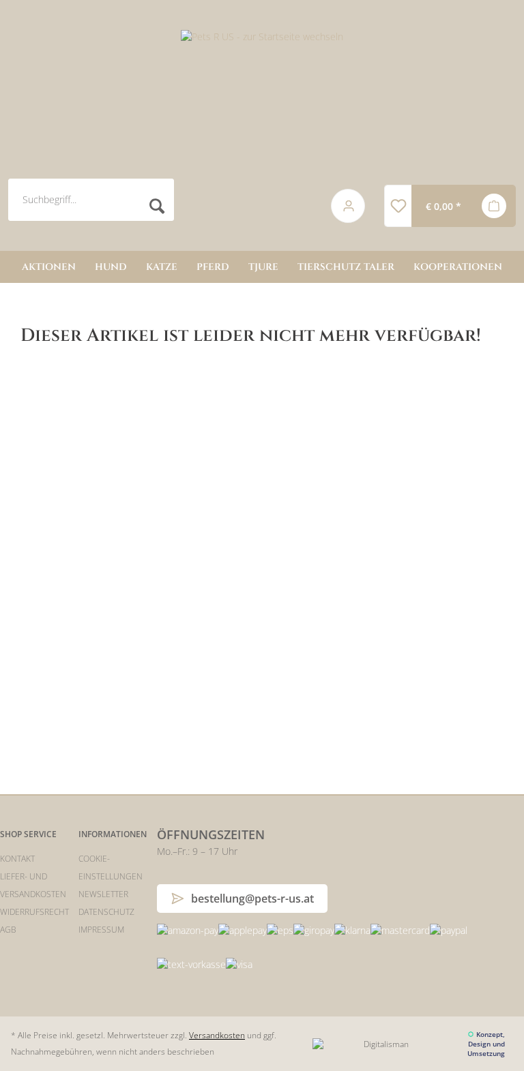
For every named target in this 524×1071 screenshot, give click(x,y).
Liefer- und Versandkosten (33, 885)
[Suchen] (156, 206)
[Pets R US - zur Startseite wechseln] (262, 98)
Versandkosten (217, 1035)
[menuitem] (159, 206)
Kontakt (17, 858)
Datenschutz (106, 912)
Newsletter (103, 894)
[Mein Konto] (348, 206)
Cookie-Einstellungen (110, 867)
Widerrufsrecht (34, 912)
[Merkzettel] (397, 206)
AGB (8, 929)
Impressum (101, 929)
